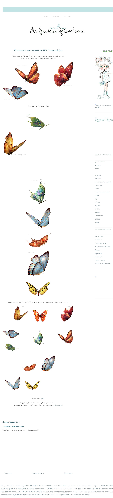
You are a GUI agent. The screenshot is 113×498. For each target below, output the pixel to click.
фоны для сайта (48, 494)
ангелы (49, 485)
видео (68, 486)
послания (5, 491)
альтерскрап (99, 216)
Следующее (8, 473)
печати (97, 169)
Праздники (98, 257)
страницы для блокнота (30, 494)
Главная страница (38, 473)
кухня (97, 195)
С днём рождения (100, 243)
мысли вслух (87, 489)
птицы (45, 492)
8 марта (4, 486)
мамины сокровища (60, 489)
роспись (70, 492)
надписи (97, 165)
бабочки (55, 486)
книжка (97, 219)
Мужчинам (98, 253)
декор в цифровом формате (92, 486)
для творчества (100, 162)
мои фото (78, 489)
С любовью (98, 240)
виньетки (79, 486)
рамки (50, 492)
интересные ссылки (26, 488)
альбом (97, 209)
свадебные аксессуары (102, 192)
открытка (98, 178)
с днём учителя (78, 492)
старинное (16, 494)
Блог (46, 16)
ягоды (87, 494)
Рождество (36, 485)
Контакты (67, 16)
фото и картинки (60, 494)
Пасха (97, 188)
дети (103, 485)
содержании (57, 405)
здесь (42, 398)
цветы (75, 494)
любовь (49, 488)
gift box (97, 202)
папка (97, 222)
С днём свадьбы (100, 260)
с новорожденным (88, 492)
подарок (97, 205)
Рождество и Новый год (102, 246)
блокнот (97, 212)
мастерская (70, 489)
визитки (73, 486)
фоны (40, 494)
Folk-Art (9, 486)
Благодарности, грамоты (103, 263)
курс (96, 199)
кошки (37, 489)
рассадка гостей (57, 492)
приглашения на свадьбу (103, 182)
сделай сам (98, 185)
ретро (65, 492)
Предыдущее (68, 473)
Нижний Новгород (18, 486)
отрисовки (105, 489)
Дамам (97, 250)
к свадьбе (98, 175)
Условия (56, 16)
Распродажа (99, 236)
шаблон (84, 494)
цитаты (79, 494)
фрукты (70, 494)
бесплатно (62, 485)
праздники (13, 492)
